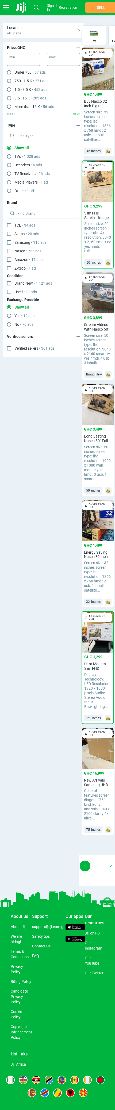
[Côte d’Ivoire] (87, 1080)
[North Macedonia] (83, 1092)
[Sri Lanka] (32, 1092)
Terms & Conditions (20, 954)
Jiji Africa (18, 1064)
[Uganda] (36, 1080)
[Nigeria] (10, 1080)
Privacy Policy (17, 969)
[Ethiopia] (61, 1080)
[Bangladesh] (100, 1080)
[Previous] (85, 866)
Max (52, 57)
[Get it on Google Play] (75, 939)
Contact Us (41, 946)
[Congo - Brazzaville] (57, 1092)
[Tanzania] (49, 1080)
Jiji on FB (92, 933)
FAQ (35, 956)
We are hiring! (16, 939)
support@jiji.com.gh (49, 927)
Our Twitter (94, 973)
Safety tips (41, 936)
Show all (21, 148)
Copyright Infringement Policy (21, 1032)
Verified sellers (34, 348)
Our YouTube (92, 960)
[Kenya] (23, 1080)
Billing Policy (21, 981)
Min (12, 57)
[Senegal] (74, 1080)
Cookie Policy (16, 1014)
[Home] (22, 7)
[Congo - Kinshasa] (44, 1092)
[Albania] (70, 1092)
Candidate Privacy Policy (19, 996)
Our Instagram (93, 945)
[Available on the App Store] (75, 928)
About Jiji (18, 927)
